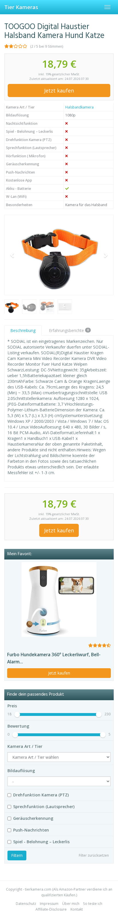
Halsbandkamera (79, 107)
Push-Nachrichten (31, 830)
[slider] (17, 714)
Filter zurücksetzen (94, 855)
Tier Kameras (21, 7)
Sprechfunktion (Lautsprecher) (43, 806)
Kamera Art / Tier (24, 746)
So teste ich (92, 903)
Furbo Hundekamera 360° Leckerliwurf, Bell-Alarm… (54, 658)
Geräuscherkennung (33, 818)
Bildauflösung (21, 770)
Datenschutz (26, 903)
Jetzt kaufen (59, 90)
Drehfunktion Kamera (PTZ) (41, 795)
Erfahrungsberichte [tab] (69, 330)
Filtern (17, 855)
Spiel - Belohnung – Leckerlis (41, 841)
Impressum (49, 903)
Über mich (70, 903)
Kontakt (76, 909)
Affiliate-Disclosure (51, 909)
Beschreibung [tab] (23, 330)
